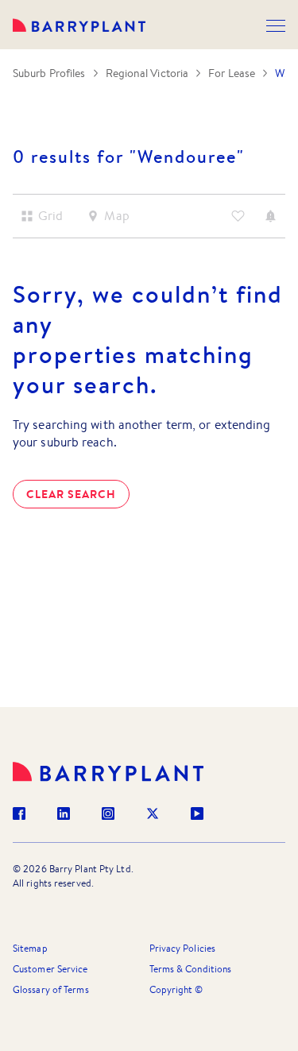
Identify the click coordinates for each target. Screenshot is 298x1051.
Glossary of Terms (51, 989)
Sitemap (30, 948)
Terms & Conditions (190, 969)
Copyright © (176, 989)
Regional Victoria (147, 73)
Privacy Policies (182, 948)
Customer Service (50, 969)
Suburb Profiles (49, 73)
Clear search (71, 494)
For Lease (231, 73)
